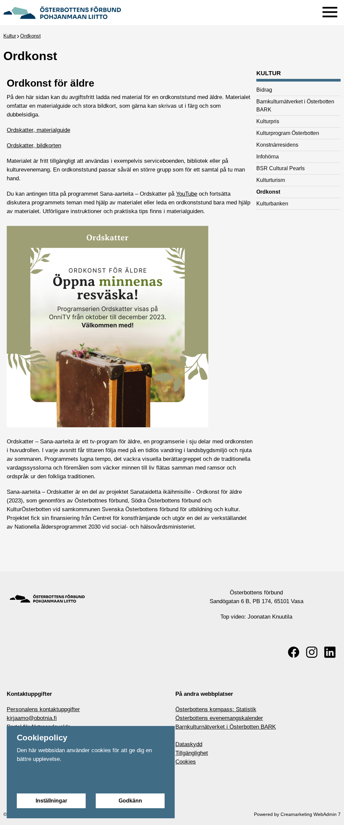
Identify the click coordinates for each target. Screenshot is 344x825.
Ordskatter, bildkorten (34, 145)
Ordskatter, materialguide (38, 130)
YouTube (186, 194)
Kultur (9, 36)
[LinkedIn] (329, 652)
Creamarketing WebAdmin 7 (311, 814)
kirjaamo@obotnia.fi (32, 718)
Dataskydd (188, 744)
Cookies (185, 762)
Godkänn (130, 801)
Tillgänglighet (191, 753)
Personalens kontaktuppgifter (43, 709)
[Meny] (329, 10)
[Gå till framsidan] (62, 11)
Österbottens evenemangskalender (219, 718)
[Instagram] (311, 652)
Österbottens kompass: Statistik (215, 709)
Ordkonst (30, 36)
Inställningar (51, 801)
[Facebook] (293, 652)
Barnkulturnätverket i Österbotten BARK (225, 727)
